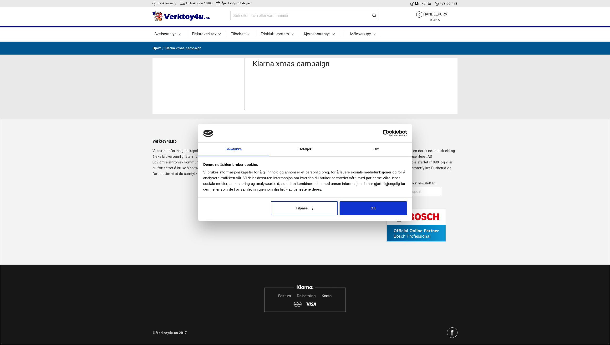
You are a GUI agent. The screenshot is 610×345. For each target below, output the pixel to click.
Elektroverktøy (204, 34)
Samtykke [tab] (233, 149)
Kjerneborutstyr (317, 34)
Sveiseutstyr (165, 34)
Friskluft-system (275, 34)
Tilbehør (238, 34)
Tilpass (302, 208)
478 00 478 (448, 3)
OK (373, 208)
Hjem (156, 48)
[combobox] (304, 15)
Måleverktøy (360, 34)
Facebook (452, 332)
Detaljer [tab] (305, 149)
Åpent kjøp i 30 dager (235, 3)
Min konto (423, 3)
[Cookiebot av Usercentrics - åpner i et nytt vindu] (386, 133)
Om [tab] (376, 149)
